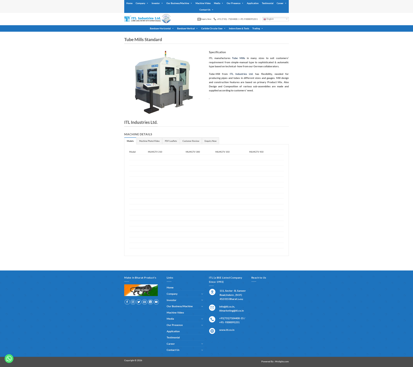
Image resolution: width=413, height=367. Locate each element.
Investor (156, 3)
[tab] (130, 140)
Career (280, 3)
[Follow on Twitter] (138, 302)
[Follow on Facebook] (127, 302)
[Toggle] (202, 294)
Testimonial (267, 3)
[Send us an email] (144, 302)
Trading (256, 28)
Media (217, 3)
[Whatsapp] (9, 358)
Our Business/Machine (177, 3)
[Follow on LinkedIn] (150, 302)
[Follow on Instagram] (133, 302)
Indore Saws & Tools (239, 28)
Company (140, 3)
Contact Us (204, 9)
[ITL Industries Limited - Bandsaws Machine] (152, 19)
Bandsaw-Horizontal (160, 28)
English (270, 19)
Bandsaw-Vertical (186, 28)
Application (253, 3)
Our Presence (233, 3)
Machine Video (203, 3)
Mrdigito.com (282, 361)
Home (129, 3)
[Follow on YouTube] (156, 302)
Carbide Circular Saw (211, 28)
